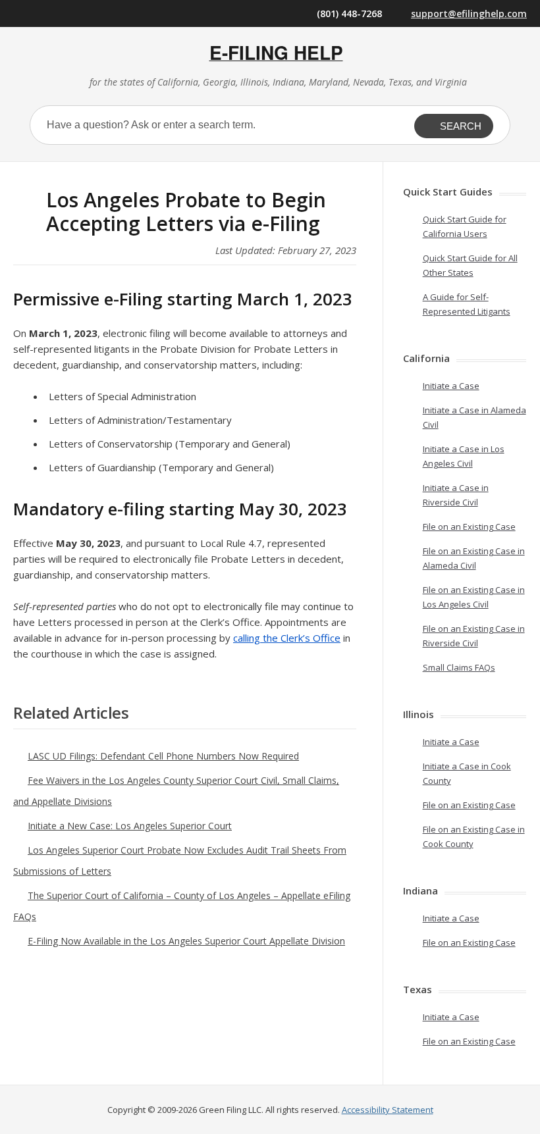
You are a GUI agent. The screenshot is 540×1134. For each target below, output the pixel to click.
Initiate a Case (451, 386)
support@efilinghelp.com (469, 13)
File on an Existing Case (469, 526)
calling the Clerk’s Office (286, 637)
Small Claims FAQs (459, 667)
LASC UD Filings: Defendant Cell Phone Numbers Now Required (163, 756)
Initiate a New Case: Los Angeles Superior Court (130, 825)
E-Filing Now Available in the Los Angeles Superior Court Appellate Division (186, 941)
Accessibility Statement (387, 1110)
